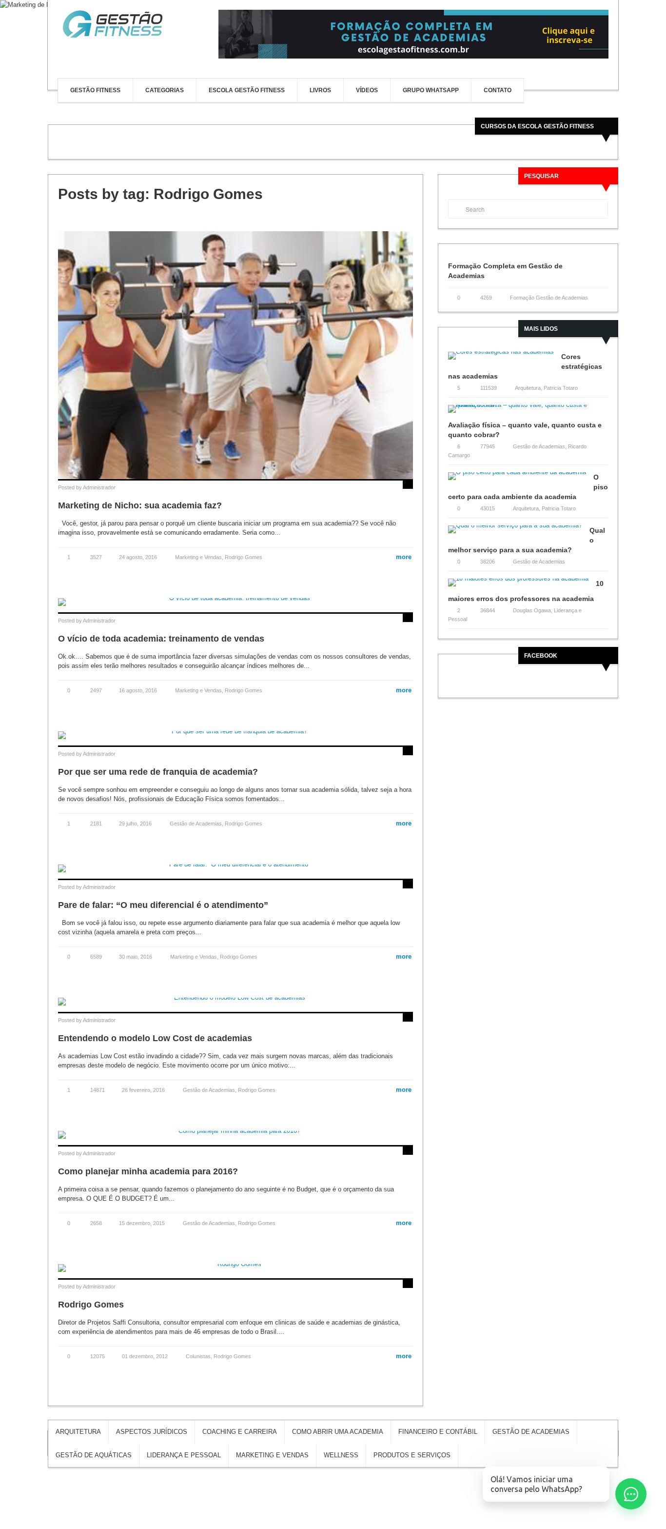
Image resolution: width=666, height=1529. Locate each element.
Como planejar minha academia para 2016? (148, 1171)
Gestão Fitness (95, 90)
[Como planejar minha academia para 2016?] (235, 1134)
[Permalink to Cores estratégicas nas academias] (504, 358)
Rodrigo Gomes (243, 557)
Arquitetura (528, 388)
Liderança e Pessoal (184, 1455)
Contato (497, 90)
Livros (320, 90)
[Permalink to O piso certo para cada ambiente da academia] (520, 479)
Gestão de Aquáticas (94, 1455)
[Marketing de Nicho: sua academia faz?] (235, 355)
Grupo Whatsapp (431, 90)
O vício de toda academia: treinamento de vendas (161, 639)
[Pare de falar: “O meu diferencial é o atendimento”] (235, 867)
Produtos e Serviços (412, 1455)
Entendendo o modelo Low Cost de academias (155, 1038)
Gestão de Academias (196, 823)
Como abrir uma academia (337, 1431)
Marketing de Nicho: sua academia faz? (140, 505)
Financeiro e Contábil (437, 1431)
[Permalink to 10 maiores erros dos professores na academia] (522, 585)
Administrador (99, 487)
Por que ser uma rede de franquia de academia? (158, 772)
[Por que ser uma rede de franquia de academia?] (235, 734)
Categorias (164, 90)
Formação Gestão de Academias (549, 298)
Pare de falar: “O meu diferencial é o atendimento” (163, 905)
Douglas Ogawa (532, 610)
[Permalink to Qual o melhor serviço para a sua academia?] (518, 532)
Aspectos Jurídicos (151, 1431)
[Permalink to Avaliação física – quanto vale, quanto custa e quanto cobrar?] (528, 412)
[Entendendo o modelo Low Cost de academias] (235, 1001)
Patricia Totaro (561, 388)
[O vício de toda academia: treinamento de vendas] (235, 601)
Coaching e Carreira (239, 1431)
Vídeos (367, 90)
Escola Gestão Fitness (247, 90)
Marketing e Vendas (198, 557)
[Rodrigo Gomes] (235, 1267)
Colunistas (198, 1356)
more (400, 557)
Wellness (341, 1455)
